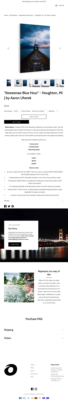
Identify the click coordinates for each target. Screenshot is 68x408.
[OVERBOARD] (5, 206)
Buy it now (16, 122)
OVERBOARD (32, 394)
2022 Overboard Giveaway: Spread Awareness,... (56, 369)
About (32, 371)
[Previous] (8, 48)
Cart (61, 5)
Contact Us (34, 374)
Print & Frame (26, 111)
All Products (13, 15)
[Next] (59, 48)
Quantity (51, 111)
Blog (32, 377)
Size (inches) (8, 111)
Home (6, 15)
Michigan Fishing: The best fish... (56, 379)
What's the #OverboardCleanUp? (57, 375)
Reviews (6, 201)
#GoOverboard (40, 394)
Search (33, 365)
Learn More (15, 244)
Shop (32, 368)
